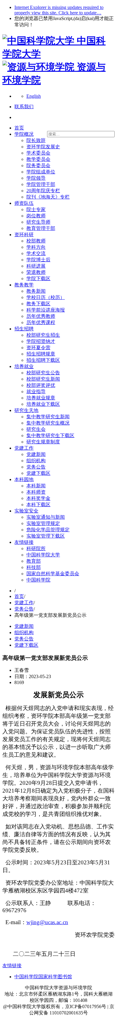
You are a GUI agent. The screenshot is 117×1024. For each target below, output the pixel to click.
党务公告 (36, 466)
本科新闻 (36, 485)
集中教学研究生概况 (48, 422)
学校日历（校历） (45, 297)
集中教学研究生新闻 (48, 416)
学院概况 (24, 134)
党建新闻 (36, 454)
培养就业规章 (40, 397)
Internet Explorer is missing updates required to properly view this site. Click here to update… (59, 10)
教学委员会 (38, 159)
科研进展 (36, 265)
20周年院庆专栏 (43, 190)
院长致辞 (36, 140)
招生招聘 (24, 328)
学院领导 (36, 178)
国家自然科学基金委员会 (52, 573)
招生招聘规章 (40, 353)
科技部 (33, 567)
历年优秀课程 (40, 322)
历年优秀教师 (40, 316)
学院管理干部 (40, 184)
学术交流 (36, 253)
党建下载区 (38, 473)
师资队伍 (24, 203)
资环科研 (24, 234)
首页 (19, 127)
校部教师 (36, 240)
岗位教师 (36, 215)
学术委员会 (38, 152)
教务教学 (24, 284)
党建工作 (24, 448)
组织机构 (36, 460)
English (33, 96)
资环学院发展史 (43, 146)
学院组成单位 (40, 171)
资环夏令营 (38, 347)
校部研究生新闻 (43, 378)
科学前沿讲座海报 (45, 309)
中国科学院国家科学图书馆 (43, 976)
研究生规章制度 (43, 441)
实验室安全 (26, 510)
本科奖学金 (38, 498)
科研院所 (36, 548)
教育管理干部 (40, 228)
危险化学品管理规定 (48, 529)
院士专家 (36, 209)
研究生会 (36, 429)
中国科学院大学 (43, 554)
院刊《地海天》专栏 (48, 196)
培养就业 (24, 366)
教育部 (33, 561)
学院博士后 (38, 259)
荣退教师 (36, 272)
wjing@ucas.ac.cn (47, 922)
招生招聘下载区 (43, 360)
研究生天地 (26, 410)
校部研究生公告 (43, 372)
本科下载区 (38, 504)
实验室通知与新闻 (45, 517)
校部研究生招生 (43, 335)
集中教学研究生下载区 (50, 435)
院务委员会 (38, 165)
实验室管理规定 (43, 523)
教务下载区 (38, 303)
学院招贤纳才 (40, 341)
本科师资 (36, 492)
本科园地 (24, 479)
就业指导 (36, 391)
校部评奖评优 (40, 385)
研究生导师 (38, 222)
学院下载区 (38, 278)
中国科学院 (38, 579)
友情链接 (24, 542)
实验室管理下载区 (45, 535)
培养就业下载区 (43, 404)
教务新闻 (36, 291)
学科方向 (36, 247)
